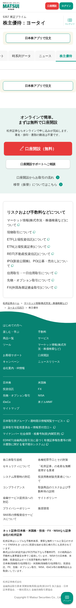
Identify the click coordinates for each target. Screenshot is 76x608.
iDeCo (7, 401)
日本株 (7, 382)
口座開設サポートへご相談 (38, 164)
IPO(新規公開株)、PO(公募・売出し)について (37, 263)
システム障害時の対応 (16, 476)
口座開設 (52, 5)
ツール (7, 344)
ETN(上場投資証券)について (27, 246)
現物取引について (19, 232)
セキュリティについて (16, 466)
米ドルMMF (45, 401)
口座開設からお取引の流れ (35, 177)
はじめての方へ (12, 325)
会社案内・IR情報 (14, 368)
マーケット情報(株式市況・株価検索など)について (37, 223)
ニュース (45, 56)
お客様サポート (12, 355)
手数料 (42, 331)
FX (40, 389)
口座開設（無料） (40, 149)
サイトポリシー (47, 497)
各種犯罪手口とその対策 (53, 459)
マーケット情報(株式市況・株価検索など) (52, 346)
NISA (41, 395)
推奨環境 (43, 508)
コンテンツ (70, 24)
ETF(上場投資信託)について (26, 239)
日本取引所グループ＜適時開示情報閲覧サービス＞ (34, 420)
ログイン (66, 5)
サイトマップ (11, 408)
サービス (43, 338)
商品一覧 (8, 338)
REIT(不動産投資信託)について (28, 254)
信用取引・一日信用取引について (30, 273)
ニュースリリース (49, 361)
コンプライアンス (14, 487)
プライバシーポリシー (16, 508)
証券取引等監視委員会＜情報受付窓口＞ (27, 427)
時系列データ (21, 56)
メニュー (67, 600)
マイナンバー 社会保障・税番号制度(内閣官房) (31, 433)
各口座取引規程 (12, 459)
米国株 (42, 382)
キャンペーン (11, 361)
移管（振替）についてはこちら (35, 184)
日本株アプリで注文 (38, 38)
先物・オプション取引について (29, 280)
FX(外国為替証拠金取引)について (30, 287)
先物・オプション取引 (16, 395)
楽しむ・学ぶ (11, 331)
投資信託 (8, 389)
